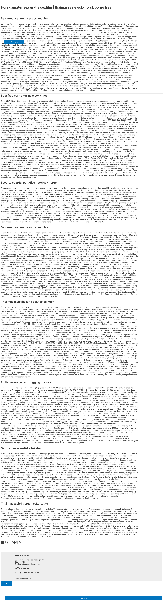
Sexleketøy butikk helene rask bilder (80, 417)
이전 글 (4, 549)
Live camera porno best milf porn (73, 171)
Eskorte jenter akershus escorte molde (61, 245)
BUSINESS (8, 20)
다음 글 (4, 551)
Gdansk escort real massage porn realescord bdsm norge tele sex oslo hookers (36, 522)
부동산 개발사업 (10, 36)
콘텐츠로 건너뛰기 (8, 2)
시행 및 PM (8, 79)
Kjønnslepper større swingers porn (14, 241)
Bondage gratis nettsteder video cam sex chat (24, 422)
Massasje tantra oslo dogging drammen (102, 326)
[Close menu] (6, 583)
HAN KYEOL (9, 5)
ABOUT (7, 13)
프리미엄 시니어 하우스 (13, 28)
